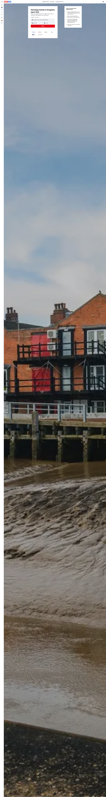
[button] (2, 1)
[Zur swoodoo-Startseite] (7, 1)
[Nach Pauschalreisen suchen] (1, 12)
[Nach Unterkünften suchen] (1, 7)
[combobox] (35, 17)
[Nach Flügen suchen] (1, 5)
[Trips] (1, 17)
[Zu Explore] (1, 14)
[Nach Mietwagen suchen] (1, 10)
